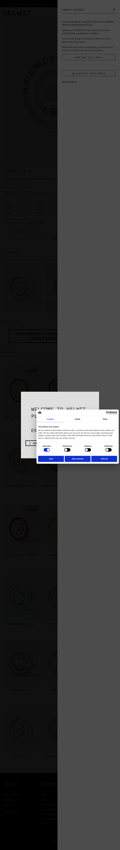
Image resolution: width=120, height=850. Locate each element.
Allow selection (77, 459)
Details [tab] (77, 419)
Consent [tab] (50, 419)
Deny (51, 459)
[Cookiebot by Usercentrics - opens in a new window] (107, 412)
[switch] (67, 450)
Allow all (104, 459)
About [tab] (105, 419)
